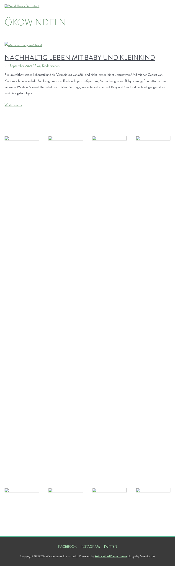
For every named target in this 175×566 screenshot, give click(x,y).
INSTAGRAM (90, 546)
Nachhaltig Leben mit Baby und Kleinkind (80, 58)
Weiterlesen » (13, 104)
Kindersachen (50, 65)
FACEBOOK (67, 546)
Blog (37, 65)
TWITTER (110, 546)
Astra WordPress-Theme (111, 556)
